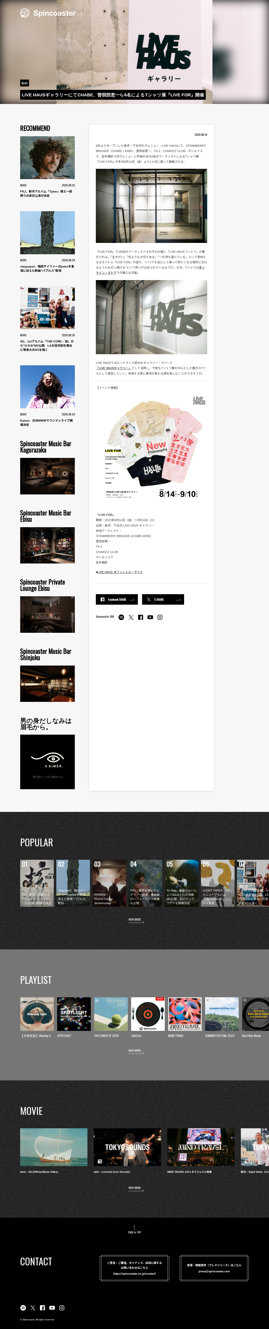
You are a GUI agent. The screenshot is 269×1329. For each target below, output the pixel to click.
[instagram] (160, 619)
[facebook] (140, 619)
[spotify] (121, 619)
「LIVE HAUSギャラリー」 (114, 368)
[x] (131, 619)
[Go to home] (48, 12)
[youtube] (150, 619)
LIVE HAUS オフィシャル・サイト (120, 572)
